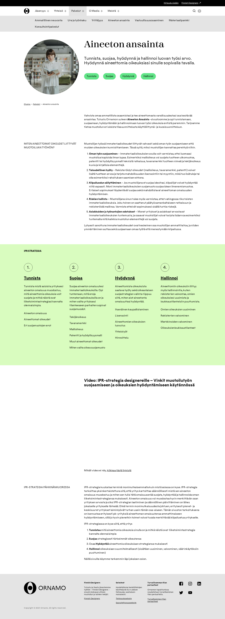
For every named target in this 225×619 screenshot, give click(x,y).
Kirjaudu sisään (171, 3)
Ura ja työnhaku (77, 20)
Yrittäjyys (97, 20)
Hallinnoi (148, 76)
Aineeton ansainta (119, 20)
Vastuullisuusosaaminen (149, 20)
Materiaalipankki (179, 20)
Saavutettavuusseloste (126, 603)
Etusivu (27, 104)
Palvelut (76, 11)
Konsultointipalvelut (47, 27)
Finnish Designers (190, 3)
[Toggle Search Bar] (194, 11)
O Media (94, 11)
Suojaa (109, 76)
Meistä (112, 11)
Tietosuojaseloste (124, 599)
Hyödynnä (128, 76)
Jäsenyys (40, 11)
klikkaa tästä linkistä (119, 470)
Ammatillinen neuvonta (49, 20)
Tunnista (91, 76)
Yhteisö (58, 11)
